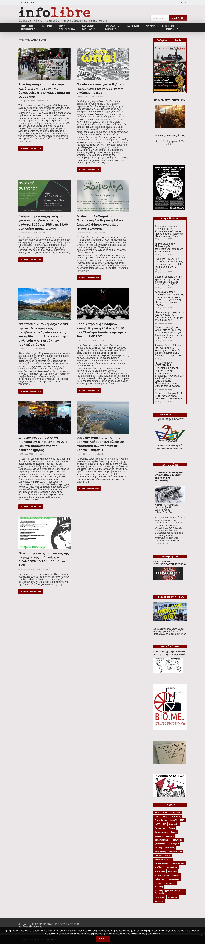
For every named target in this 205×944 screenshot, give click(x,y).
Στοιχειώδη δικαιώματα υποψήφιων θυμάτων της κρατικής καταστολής (169, 476)
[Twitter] (185, 2)
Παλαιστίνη (160, 828)
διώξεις (158, 848)
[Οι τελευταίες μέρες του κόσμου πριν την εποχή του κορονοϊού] (168, 672)
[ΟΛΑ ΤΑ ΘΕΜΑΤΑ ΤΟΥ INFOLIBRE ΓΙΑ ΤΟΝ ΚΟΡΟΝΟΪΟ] (168, 579)
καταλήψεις (172, 867)
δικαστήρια (173, 844)
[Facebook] (182, 2)
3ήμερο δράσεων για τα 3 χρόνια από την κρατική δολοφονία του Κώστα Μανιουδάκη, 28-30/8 (168, 280)
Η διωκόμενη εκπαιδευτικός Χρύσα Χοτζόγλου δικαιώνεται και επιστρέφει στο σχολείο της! (169, 316)
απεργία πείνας (162, 840)
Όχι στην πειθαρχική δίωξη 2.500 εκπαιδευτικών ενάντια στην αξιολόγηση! (169, 396)
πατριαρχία (173, 879)
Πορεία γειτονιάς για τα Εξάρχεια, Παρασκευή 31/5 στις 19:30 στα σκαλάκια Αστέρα (102, 88)
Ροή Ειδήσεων (170, 218)
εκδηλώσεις (160, 851)
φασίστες (159, 901)
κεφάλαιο (172, 871)
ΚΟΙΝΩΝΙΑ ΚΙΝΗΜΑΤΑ (88, 27)
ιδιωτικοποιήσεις (163, 859)
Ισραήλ (173, 820)
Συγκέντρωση (161, 832)
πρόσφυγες (170, 883)
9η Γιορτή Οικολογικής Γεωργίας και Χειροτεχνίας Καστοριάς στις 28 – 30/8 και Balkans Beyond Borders (169, 264)
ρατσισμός (160, 897)
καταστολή (160, 871)
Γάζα (157, 816)
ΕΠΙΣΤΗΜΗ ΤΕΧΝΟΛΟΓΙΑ (170, 27)
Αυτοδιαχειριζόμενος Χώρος (170, 135)
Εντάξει (103, 939)
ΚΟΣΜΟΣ (47, 26)
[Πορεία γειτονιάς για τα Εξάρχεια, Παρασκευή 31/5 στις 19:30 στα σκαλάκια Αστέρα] (103, 65)
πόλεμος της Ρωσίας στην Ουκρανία (167, 892)
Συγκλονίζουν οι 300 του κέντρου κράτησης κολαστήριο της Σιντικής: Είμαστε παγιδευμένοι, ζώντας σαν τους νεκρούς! (168, 350)
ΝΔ (164, 824)
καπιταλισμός (178, 863)
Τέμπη (174, 832)
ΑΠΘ (165, 812)
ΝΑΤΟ (157, 824)
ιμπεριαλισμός (162, 863)
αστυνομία (177, 840)
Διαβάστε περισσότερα (168, 541)
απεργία (170, 836)
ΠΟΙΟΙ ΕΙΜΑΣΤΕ (162, 100)
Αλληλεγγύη (175, 812)
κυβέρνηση (160, 879)
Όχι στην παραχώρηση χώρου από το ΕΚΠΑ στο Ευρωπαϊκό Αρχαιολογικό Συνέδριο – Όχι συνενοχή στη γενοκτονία (168, 332)
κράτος (175, 875)
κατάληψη (159, 867)
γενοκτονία (160, 844)
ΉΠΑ (157, 812)
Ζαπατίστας (175, 816)
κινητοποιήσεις (162, 875)
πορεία (158, 883)
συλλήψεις (173, 897)
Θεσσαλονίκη (161, 820)
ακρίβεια (159, 836)
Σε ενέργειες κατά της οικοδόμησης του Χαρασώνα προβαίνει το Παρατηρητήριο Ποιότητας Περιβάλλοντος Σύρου (169, 231)
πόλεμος (159, 887)
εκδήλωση (170, 848)
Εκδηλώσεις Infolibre (170, 40)
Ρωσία (172, 828)
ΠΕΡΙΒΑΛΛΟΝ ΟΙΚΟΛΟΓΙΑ (111, 27)
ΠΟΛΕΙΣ (150, 26)
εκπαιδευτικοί (175, 851)
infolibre (44, 101)
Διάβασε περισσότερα (31, 148)
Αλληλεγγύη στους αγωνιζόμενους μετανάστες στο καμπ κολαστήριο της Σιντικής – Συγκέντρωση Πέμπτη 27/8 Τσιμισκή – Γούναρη (169, 298)
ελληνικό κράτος (162, 855)
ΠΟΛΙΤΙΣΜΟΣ (132, 26)
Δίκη (164, 816)
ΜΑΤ (182, 820)
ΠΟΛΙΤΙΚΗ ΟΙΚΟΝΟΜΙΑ (28, 27)
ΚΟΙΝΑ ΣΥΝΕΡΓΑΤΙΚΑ (66, 27)
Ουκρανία (173, 824)
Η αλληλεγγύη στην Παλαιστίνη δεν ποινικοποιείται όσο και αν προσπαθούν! (169, 248)
